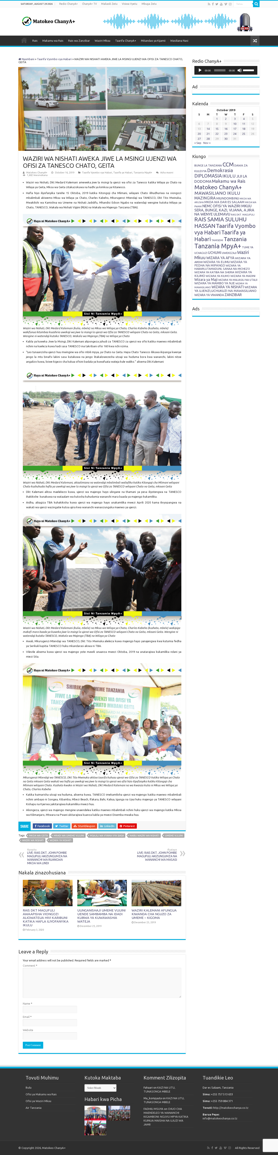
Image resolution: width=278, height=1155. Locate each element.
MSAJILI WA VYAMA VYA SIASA (107, 835)
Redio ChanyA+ (68, 3)
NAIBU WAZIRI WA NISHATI (144, 835)
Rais (35, 40)
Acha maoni (166, 172)
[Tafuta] (256, 4)
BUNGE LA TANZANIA (208, 165)
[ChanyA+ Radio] (177, 21)
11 (243, 123)
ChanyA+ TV (89, 3)
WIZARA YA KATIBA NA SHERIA (214, 272)
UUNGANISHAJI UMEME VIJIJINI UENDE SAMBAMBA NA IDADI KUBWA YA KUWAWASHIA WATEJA (101, 915)
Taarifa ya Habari (122, 172)
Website (28, 1030)
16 (225, 128)
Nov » (206, 142)
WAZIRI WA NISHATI (33, 840)
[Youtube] (221, 4)
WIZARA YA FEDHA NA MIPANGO (220, 263)
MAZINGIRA (205, 198)
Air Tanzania (33, 1107)
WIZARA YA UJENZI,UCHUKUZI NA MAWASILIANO (225, 289)
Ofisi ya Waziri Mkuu (38, 1100)
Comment (30, 965)
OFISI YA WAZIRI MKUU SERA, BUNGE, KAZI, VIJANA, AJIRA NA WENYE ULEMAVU (224, 210)
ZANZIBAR (233, 295)
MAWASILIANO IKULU (217, 193)
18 (243, 128)
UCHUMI (214, 253)
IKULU (229, 175)
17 (234, 128)
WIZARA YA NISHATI (60, 840)
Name (27, 1003)
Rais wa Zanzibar (79, 40)
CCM (228, 164)
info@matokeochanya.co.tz (220, 1118)
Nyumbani (27, 59)
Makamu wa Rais (52, 40)
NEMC (207, 206)
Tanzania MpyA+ (143, 172)
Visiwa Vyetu (129, 3)
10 (234, 123)
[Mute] (239, 70)
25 (243, 133)
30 (225, 138)
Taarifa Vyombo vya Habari (54, 59)
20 (199, 133)
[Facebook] (213, 4)
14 (208, 128)
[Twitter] (217, 4)
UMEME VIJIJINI (174, 835)
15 (216, 128)
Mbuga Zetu (149, 3)
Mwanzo (24, 40)
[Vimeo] (226, 4)
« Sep (197, 142)
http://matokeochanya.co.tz (230, 1107)
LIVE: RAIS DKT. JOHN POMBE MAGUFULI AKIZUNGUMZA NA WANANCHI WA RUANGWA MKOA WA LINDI (47, 856)
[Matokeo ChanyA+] (48, 20)
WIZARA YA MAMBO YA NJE (214, 283)
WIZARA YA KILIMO (218, 275)
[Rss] (209, 4)
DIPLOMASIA (208, 175)
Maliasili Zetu (109, 3)
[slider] (249, 70)
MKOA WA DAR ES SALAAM (224, 202)
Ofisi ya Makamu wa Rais (41, 1094)
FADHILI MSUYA (153, 1108)
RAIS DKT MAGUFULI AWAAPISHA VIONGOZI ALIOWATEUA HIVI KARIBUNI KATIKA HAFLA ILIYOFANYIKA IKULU (45, 917)
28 (208, 138)
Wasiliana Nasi (179, 40)
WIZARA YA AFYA (220, 258)
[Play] (200, 70)
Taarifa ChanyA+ (125, 40)
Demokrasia (220, 170)
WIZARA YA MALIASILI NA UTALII (237, 279)
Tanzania (235, 239)
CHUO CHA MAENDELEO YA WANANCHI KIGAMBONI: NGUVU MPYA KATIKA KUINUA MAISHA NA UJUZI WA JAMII (166, 1116)
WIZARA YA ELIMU (216, 262)
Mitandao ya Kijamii (153, 40)
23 (225, 133)
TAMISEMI (217, 240)
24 (234, 133)
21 (208, 133)
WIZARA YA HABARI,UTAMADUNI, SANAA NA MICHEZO (222, 267)
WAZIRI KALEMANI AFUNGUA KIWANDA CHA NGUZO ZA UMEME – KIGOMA (154, 914)
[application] (225, 70)
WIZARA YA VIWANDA (209, 295)
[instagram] (230, 4)
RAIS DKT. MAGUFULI (243, 214)
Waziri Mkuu (102, 40)
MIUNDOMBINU (227, 198)
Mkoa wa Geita (38, 835)
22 (216, 133)
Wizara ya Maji (206, 279)
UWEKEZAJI (229, 252)
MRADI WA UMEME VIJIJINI (69, 835)
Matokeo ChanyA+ (36, 172)
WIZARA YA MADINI (242, 275)
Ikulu (28, 1087)
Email (27, 1016)
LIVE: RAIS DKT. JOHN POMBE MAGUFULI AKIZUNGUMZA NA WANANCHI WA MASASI (157, 854)
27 (199, 138)
